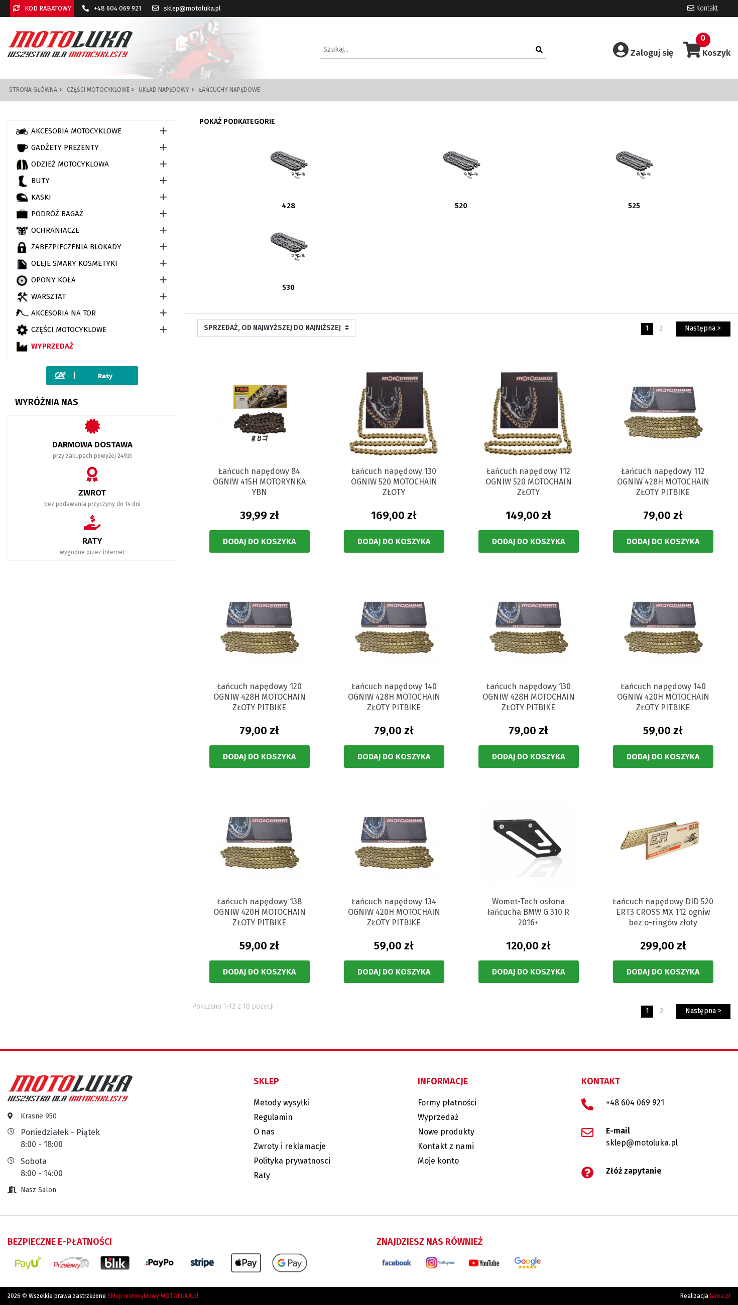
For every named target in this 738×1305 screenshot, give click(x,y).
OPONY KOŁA (53, 279)
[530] (288, 246)
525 (634, 205)
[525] (634, 164)
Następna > (703, 328)
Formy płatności (447, 1102)
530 (288, 287)
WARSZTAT (48, 296)
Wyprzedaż (52, 346)
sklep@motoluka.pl (191, 8)
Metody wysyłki (282, 1102)
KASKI (41, 197)
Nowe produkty (446, 1131)
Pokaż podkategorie (237, 121)
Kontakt (706, 8)
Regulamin (273, 1117)
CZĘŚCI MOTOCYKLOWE (68, 329)
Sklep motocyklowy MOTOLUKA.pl (152, 1295)
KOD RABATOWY (47, 8)
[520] (461, 164)
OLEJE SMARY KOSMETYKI (74, 263)
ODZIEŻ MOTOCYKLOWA (70, 164)
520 (461, 205)
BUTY (40, 180)
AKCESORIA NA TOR (63, 312)
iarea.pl (720, 1295)
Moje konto (438, 1161)
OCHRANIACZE (55, 230)
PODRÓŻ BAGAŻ (57, 213)
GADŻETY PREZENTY (65, 147)
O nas (264, 1131)
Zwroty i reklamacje (290, 1146)
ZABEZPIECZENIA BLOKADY (76, 246)
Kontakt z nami (446, 1146)
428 (289, 205)
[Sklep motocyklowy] (70, 44)
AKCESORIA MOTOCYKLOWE (76, 130)
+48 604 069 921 (116, 8)
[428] (288, 164)
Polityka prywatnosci (292, 1161)
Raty (262, 1175)
